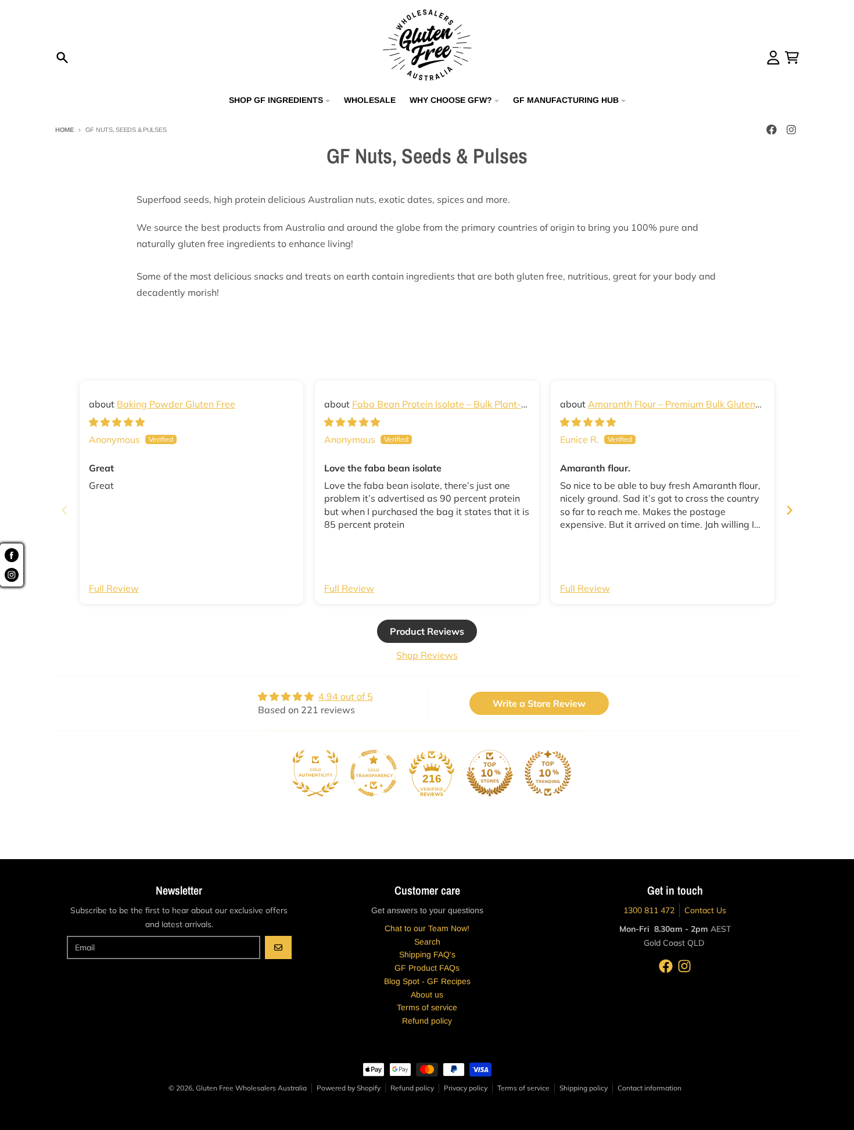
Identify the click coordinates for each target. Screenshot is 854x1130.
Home (64, 129)
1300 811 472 (648, 910)
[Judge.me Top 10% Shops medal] (490, 773)
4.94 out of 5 (345, 696)
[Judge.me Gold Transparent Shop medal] (373, 773)
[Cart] (792, 58)
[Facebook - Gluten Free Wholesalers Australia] (771, 129)
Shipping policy (583, 1087)
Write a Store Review (539, 703)
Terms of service (523, 1087)
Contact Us (705, 910)
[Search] (62, 58)
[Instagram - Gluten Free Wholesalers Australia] (791, 129)
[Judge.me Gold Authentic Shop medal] (315, 773)
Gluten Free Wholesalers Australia (251, 1087)
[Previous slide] (64, 510)
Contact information (649, 1087)
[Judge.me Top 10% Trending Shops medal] (548, 773)
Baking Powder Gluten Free (176, 404)
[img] (117, 422)
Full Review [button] (114, 588)
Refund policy (412, 1087)
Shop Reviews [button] (427, 655)
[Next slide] (789, 510)
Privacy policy (465, 1087)
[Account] (773, 58)
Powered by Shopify (349, 1087)
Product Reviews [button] (427, 631)
